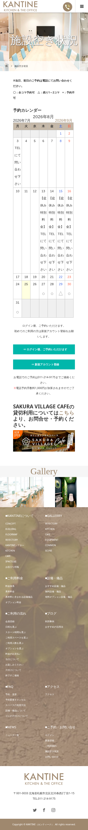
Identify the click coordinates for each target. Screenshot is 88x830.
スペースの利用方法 (15, 705)
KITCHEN (10, 550)
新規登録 (49, 740)
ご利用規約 (50, 745)
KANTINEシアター (14, 545)
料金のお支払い (13, 653)
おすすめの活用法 (54, 626)
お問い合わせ (52, 756)
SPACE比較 (10, 561)
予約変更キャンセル (15, 699)
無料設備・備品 (53, 591)
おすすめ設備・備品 (55, 586)
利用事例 (49, 621)
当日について (12, 659)
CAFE (8, 556)
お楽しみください (14, 664)
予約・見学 (11, 694)
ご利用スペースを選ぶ (16, 637)
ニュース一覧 (12, 735)
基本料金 (9, 591)
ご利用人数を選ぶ (14, 643)
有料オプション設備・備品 (58, 596)
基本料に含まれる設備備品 (18, 596)
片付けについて (13, 670)
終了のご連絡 (12, 675)
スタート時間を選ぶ (15, 632)
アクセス (49, 694)
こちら (66, 412)
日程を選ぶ (11, 626)
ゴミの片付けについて (16, 715)
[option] (22, 492)
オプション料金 (13, 602)
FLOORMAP (11, 534)
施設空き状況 (52, 751)
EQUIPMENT (51, 539)
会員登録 (9, 621)
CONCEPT (10, 523)
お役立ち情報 (12, 566)
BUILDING (10, 529)
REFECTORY (11, 539)
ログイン (49, 735)
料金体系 (9, 586)
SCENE (48, 550)
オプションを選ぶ (14, 648)
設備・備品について (15, 710)
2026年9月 (63, 120)
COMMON (50, 545)
